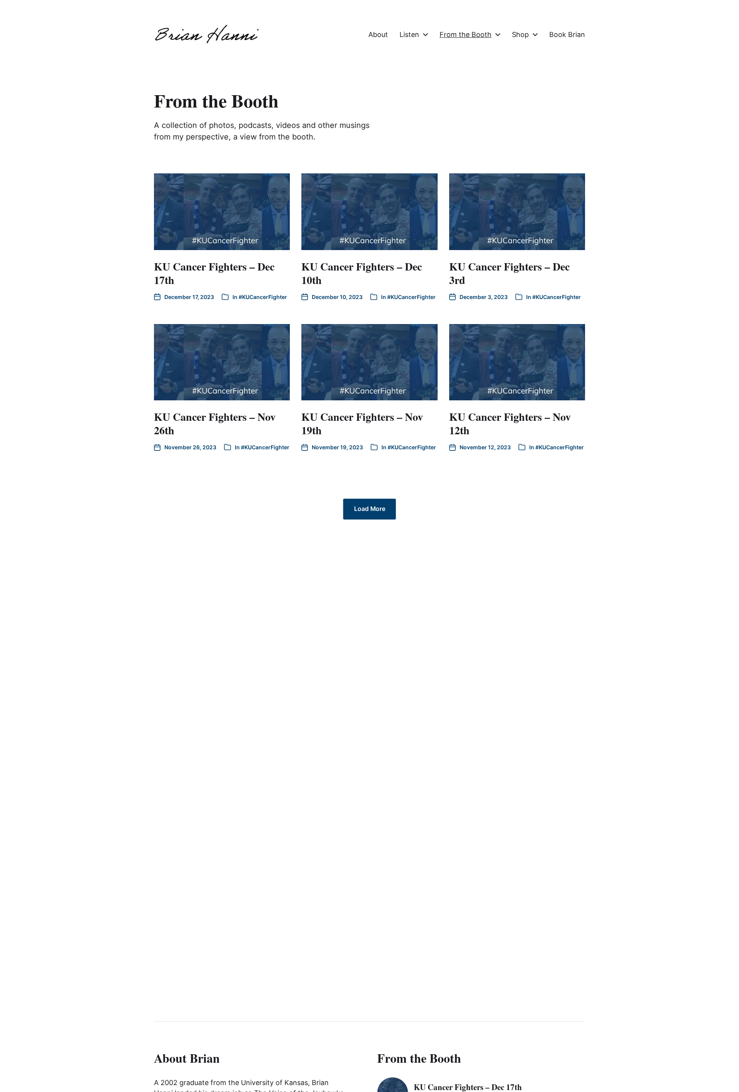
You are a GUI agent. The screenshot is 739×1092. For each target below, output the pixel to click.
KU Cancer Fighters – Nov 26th (215, 423)
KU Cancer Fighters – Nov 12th (510, 423)
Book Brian (567, 34)
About (378, 34)
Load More (369, 508)
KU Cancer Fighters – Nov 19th (362, 423)
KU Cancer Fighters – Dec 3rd (509, 273)
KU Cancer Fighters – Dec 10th (361, 273)
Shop (520, 34)
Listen (409, 34)
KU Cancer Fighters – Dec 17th (214, 273)
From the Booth (466, 34)
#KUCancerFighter (263, 297)
